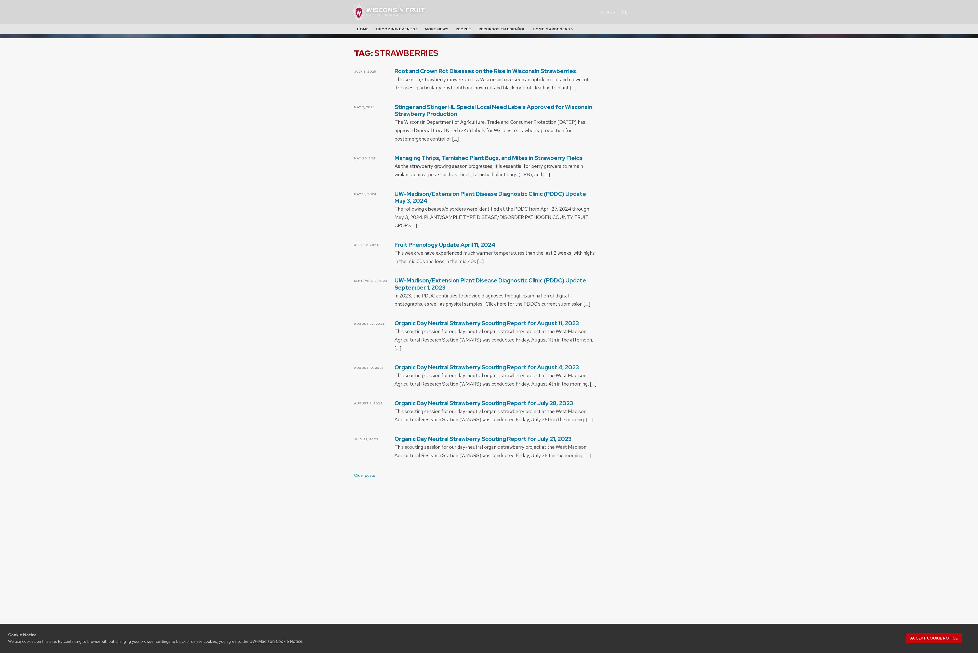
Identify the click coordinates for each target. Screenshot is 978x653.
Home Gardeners (551, 29)
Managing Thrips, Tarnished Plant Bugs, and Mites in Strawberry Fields (489, 158)
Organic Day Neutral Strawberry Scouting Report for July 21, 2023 (483, 439)
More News (437, 29)
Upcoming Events (395, 29)
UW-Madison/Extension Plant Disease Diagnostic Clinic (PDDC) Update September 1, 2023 (490, 284)
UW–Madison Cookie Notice (275, 641)
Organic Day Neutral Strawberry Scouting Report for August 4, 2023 (487, 367)
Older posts (364, 475)
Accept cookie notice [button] (934, 638)
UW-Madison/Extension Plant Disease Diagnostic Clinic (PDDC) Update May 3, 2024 (490, 197)
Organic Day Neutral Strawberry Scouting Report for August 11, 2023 (487, 323)
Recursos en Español (502, 29)
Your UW (608, 12)
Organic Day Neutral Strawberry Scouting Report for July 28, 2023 (484, 403)
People (463, 29)
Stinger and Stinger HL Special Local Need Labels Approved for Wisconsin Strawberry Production (493, 110)
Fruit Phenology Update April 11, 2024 (445, 245)
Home (363, 29)
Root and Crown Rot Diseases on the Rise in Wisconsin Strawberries (485, 71)
